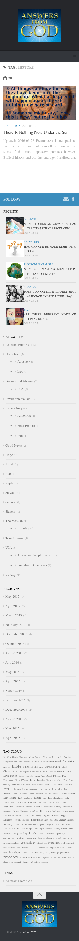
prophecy (10, 856)
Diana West (40, 775)
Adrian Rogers (34, 757)
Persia (25, 815)
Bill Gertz (38, 766)
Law (20, 371)
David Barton (10, 775)
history (25, 847)
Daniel (68, 771)
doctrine (41, 838)
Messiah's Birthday (52, 806)
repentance (47, 857)
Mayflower (8, 806)
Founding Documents (32, 565)
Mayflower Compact (23, 806)
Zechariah (50, 833)
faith (70, 842)
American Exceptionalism (34, 555)
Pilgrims (46, 815)
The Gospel (27, 828)
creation (20, 838)
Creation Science (56, 771)
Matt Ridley (61, 802)
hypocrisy (54, 847)
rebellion (37, 857)
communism (8, 838)
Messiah (38, 806)
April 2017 (12, 606)
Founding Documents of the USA (52, 780)
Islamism (68, 784)
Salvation (31, 242)
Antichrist (24, 415)
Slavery (30, 287)
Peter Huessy (35, 815)
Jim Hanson (45, 788)
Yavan (41, 833)
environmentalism (11, 842)
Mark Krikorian (34, 802)
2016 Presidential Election (15, 757)
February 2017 (15, 624)
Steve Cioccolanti (63, 824)
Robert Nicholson (21, 819)
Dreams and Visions (19, 381)
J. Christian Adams (19, 788)
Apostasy (23, 361)
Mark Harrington (18, 802)
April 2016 (12, 681)
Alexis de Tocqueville (52, 757)
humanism (43, 847)
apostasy (60, 833)
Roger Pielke (37, 819)
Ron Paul (48, 819)
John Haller (57, 788)
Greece (26, 784)
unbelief (44, 861)
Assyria (6, 766)
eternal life (42, 842)
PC (41, 810)
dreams (50, 838)
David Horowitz (26, 775)
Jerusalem (33, 788)
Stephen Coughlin (45, 824)
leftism (25, 852)
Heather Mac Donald (41, 784)
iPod (5, 852)
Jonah (9, 464)
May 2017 (12, 596)
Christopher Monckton (29, 771)
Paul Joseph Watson (12, 815)
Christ (64, 766)
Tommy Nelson (60, 828)
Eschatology (13, 408)
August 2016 (14, 653)
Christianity (10, 771)
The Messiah (14, 520)
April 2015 (12, 737)
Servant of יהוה (26, 932)
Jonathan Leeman (43, 793)
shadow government (12, 861)
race (30, 857)
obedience (34, 852)
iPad (62, 847)
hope (33, 847)
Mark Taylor (48, 802)
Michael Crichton (20, 810)
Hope (9, 454)
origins (43, 852)
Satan (17, 824)
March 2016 (13, 690)
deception (31, 838)
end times (67, 838)
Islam (60, 784)
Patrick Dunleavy (52, 810)
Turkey (23, 833)
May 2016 (12, 671)
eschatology (28, 842)
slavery (26, 861)
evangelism (54, 842)
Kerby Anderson (25, 797)
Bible (16, 766)
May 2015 (12, 728)
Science (30, 219)
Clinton (43, 771)
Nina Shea (33, 810)
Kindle (37, 797)
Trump (15, 833)
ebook (58, 838)
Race (27, 310)
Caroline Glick (52, 766)
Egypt (32, 780)
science (71, 857)
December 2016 (16, 634)
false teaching (9, 847)
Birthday (23, 528)
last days (14, 852)
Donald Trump (21, 780)
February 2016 (15, 700)
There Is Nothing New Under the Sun (35, 132)
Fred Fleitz (17, 784)
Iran (20, 435)
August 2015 (14, 719)
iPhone (69, 847)
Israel (6, 788)
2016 (11, 78)
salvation (60, 857)
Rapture (10, 483)
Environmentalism (38, 264)
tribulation (35, 861)
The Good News (11, 828)
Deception (12, 126)
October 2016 (14, 643)
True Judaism (14, 538)
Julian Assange (68, 793)
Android (35, 761)
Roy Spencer (60, 819)
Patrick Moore (68, 810)
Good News (13, 445)
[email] (66, 200)
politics (52, 852)
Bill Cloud (28, 766)
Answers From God (18, 344)
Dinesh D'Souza (53, 775)
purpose (23, 857)
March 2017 (13, 615)
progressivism (63, 852)
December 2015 (16, 709)
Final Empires (26, 425)
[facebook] (73, 200)
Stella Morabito (29, 824)
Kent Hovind (9, 797)
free (18, 847)
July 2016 (12, 662)
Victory (10, 575)
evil (63, 842)
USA (20, 389)
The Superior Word (43, 828)
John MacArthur (20, 793)
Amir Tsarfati (24, 761)
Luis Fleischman (55, 797)
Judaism (56, 793)
